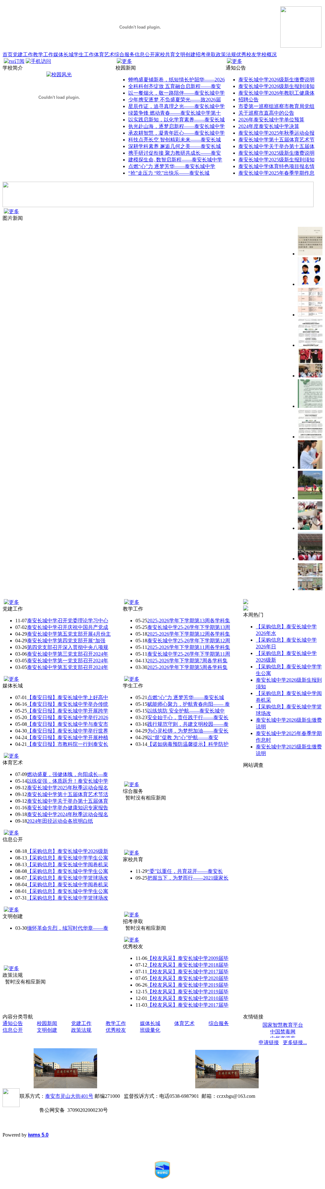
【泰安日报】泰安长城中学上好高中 (67, 697)
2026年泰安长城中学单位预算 (271, 119)
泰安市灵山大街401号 (69, 1096)
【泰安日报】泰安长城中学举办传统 (67, 704)
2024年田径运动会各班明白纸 (60, 821)
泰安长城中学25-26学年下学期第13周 (188, 627)
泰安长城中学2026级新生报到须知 (276, 86)
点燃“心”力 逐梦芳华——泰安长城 (185, 697)
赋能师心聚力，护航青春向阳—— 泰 (188, 704)
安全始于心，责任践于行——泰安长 (188, 717)
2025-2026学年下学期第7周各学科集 (187, 660)
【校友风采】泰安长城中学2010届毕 (188, 998)
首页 (8, 54)
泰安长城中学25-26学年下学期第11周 (188, 654)
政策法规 (226, 54)
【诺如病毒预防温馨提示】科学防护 (188, 744)
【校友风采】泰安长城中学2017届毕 (188, 971)
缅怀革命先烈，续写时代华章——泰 (67, 928)
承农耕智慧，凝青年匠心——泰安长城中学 (176, 133)
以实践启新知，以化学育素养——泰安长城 (176, 119)
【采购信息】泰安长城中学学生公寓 (67, 858)
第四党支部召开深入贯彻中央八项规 (67, 647)
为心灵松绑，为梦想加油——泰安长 (188, 730)
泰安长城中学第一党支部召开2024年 (67, 660)
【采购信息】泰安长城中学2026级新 (67, 851)
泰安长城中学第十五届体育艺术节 (276, 139)
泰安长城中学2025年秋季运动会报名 (67, 787)
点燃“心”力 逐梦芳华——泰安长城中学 (171, 166)
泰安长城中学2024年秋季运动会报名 (67, 814)
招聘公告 (248, 99)
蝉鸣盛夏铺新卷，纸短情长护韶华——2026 (176, 79)
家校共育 (165, 54)
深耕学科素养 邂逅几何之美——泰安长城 (174, 146)
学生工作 (84, 54)
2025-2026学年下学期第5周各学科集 (187, 667)
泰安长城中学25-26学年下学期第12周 (188, 640)
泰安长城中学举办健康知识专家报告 (67, 807)
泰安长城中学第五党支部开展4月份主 (69, 634)
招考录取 (206, 54)
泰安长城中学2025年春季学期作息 (276, 173)
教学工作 (43, 54)
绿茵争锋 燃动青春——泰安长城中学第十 (174, 113)
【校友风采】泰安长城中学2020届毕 (188, 978)
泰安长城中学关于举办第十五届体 (276, 146)
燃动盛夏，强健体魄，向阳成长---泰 (67, 774)
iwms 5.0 (38, 1135)
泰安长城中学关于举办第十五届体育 (67, 801)
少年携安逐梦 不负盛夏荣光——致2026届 (174, 99)
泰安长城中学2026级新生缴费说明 (276, 79)
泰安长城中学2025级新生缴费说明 (276, 153)
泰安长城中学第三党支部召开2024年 (67, 654)
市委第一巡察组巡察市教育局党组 (276, 106)
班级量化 (150, 1030)
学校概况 (266, 54)
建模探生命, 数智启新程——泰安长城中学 (175, 159)
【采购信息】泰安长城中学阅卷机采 (67, 864)
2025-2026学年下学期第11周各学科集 (188, 647)
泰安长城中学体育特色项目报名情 (276, 166)
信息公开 (145, 54)
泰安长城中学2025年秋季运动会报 (276, 133)
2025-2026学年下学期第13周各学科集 (188, 620)
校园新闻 (47, 1023)
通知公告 (13, 1023)
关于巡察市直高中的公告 (266, 113)
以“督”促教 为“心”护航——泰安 (182, 737)
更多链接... (295, 1042)
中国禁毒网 (282, 1031)
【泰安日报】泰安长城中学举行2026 (67, 717)
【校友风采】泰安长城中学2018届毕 (188, 965)
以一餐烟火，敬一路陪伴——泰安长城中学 (176, 93)
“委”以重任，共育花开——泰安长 (185, 871)
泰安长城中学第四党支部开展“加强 (66, 640)
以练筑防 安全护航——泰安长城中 (186, 710)
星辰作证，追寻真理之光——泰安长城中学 (176, 106)
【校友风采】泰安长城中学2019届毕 (188, 985)
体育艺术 (104, 54)
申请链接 (269, 1042)
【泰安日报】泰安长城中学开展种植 (67, 737)
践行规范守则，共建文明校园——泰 (188, 724)
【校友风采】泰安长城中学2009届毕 (188, 958)
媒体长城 (63, 54)
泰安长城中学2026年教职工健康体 (276, 93)
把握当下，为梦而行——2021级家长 (188, 878)
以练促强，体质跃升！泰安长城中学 (67, 781)
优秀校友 (246, 54)
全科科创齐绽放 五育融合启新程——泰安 (174, 86)
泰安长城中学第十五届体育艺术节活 (67, 794)
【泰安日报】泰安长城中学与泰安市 (67, 724)
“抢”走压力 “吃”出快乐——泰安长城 (168, 173)
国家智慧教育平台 (282, 1025)
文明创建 (185, 54)
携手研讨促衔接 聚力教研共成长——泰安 (174, 153)
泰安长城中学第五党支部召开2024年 (67, 667)
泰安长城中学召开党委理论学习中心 (67, 620)
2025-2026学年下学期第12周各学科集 (188, 634)
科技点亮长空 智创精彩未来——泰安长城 (174, 139)
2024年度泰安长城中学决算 (268, 126)
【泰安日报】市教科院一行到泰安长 (67, 744)
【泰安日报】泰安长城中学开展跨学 (67, 710)
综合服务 (124, 54)
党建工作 (23, 54)
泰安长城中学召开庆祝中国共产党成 (67, 627)
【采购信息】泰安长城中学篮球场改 (67, 878)
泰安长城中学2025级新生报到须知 (276, 159)
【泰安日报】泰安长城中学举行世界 (67, 730)
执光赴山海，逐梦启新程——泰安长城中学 (176, 126)
